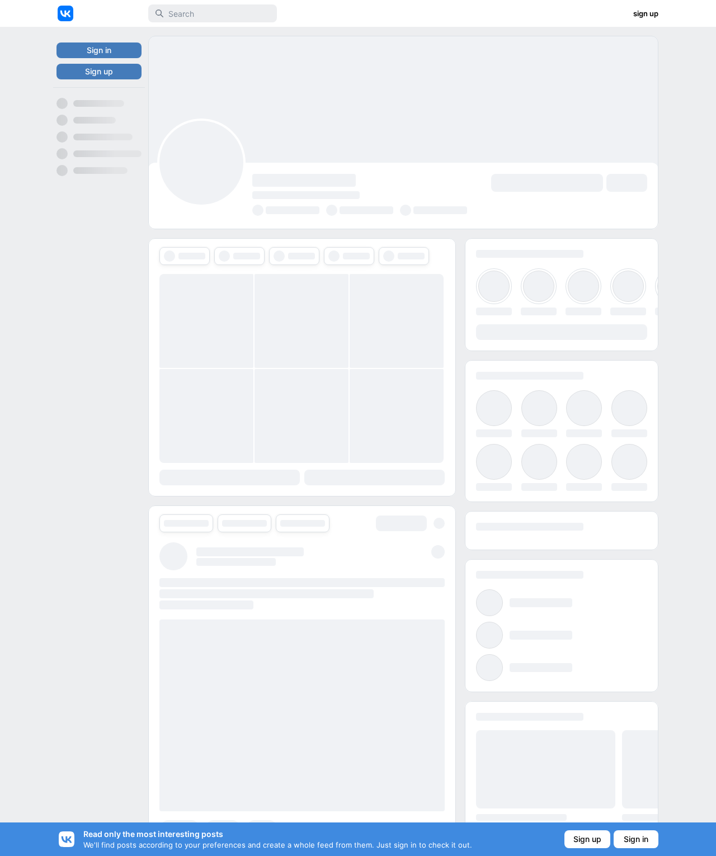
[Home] (65, 13)
